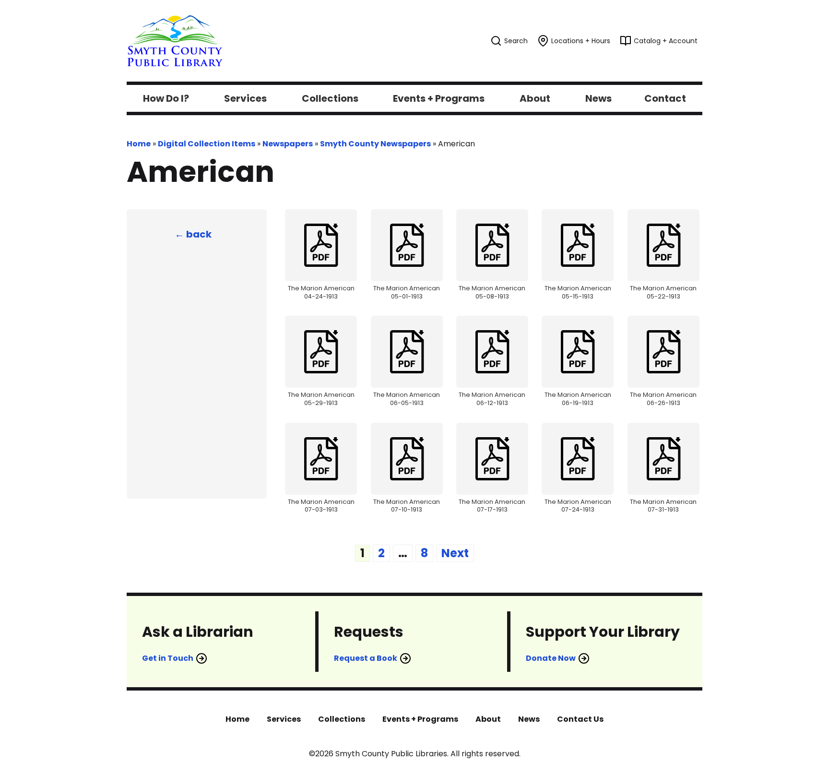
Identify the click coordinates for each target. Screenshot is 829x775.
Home (139, 143)
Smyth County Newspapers (375, 143)
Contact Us (580, 719)
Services (284, 719)
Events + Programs (420, 719)
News (529, 719)
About (488, 719)
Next (455, 553)
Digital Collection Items (206, 143)
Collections (341, 719)
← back (193, 234)
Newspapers (287, 143)
